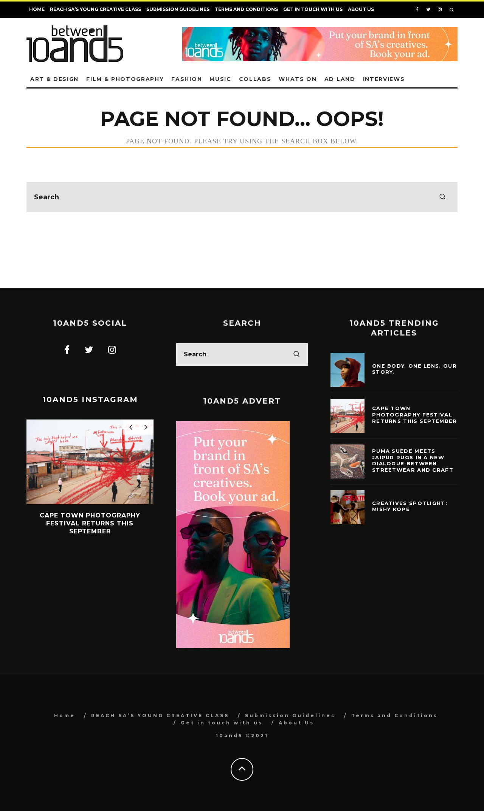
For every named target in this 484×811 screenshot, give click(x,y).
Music (220, 79)
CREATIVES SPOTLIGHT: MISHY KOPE (409, 506)
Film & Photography (125, 79)
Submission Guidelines (177, 9)
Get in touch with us (313, 9)
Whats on (297, 79)
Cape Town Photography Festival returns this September (414, 414)
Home (37, 9)
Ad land (339, 79)
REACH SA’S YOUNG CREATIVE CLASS (95, 9)
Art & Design (54, 79)
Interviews (384, 79)
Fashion (186, 79)
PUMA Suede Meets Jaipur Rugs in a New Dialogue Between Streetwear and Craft (412, 460)
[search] (442, 197)
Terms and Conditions (246, 9)
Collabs (255, 79)
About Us (361, 9)
